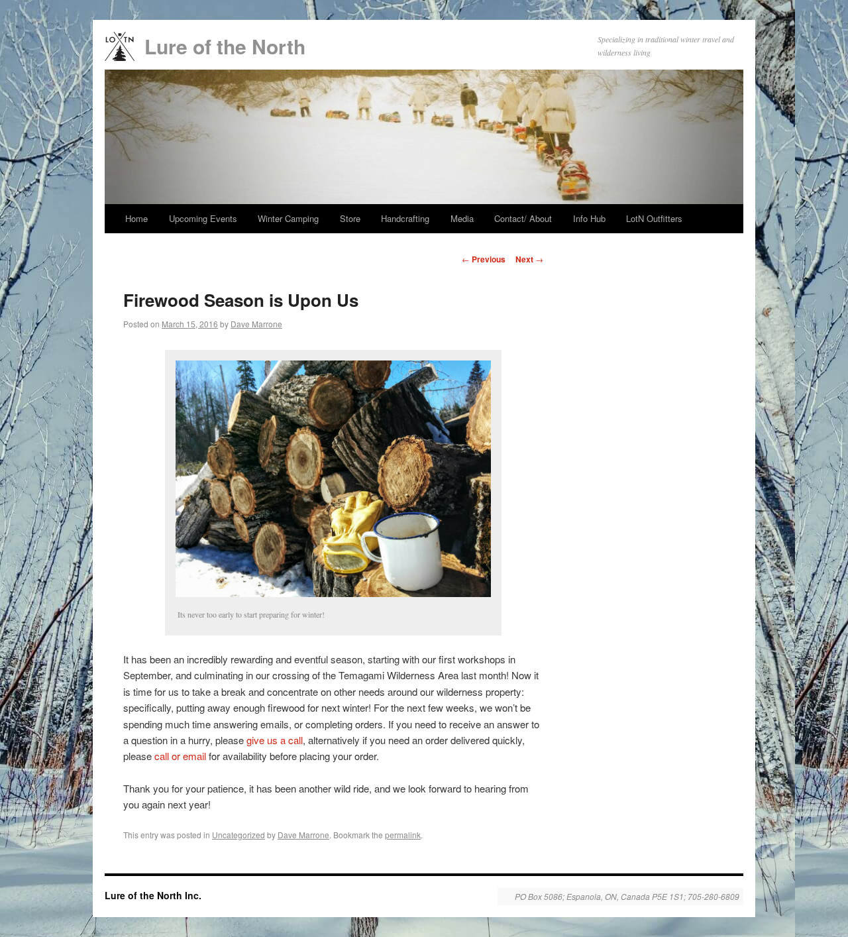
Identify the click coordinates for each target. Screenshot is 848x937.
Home (136, 218)
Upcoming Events (203, 218)
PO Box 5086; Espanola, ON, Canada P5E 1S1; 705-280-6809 (627, 896)
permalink (403, 834)
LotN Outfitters (654, 218)
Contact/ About (523, 218)
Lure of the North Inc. (153, 895)
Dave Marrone (256, 323)
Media (462, 218)
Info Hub (589, 218)
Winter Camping (288, 218)
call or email (180, 756)
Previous (483, 259)
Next (529, 259)
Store (350, 218)
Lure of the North (224, 46)
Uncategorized (238, 834)
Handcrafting (405, 218)
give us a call (274, 740)
